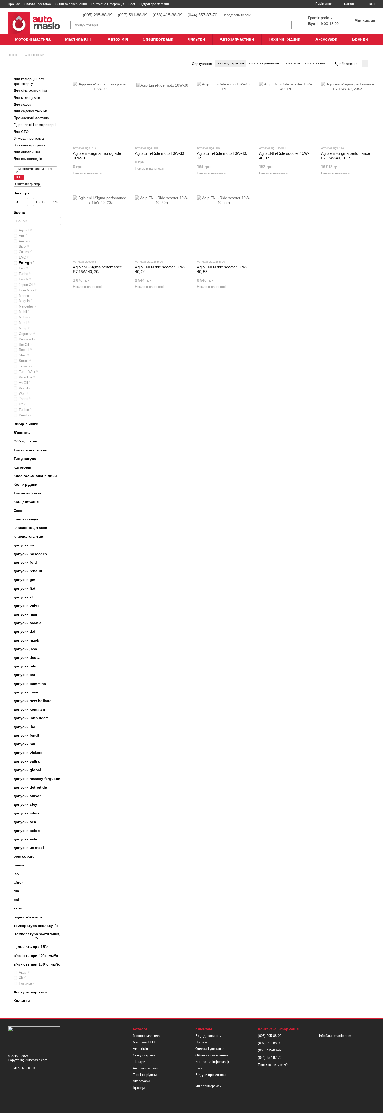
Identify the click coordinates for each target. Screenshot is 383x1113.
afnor (18, 882)
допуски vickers (28, 753)
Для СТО (21, 131)
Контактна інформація (107, 4)
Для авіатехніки (27, 152)
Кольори (22, 1001)
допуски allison (28, 796)
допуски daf (24, 631)
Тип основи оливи (30, 450)
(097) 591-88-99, (133, 15)
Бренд (19, 212)
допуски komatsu (29, 709)
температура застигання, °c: (34, 170)
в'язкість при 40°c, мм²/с (36, 955)
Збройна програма (30, 145)
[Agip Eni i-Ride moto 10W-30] (162, 109)
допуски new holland (33, 701)
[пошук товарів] (287, 25)
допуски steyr (26, 804)
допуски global (27, 770)
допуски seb (25, 822)
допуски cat (24, 675)
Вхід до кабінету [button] (208, 1036)
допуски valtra (27, 761)
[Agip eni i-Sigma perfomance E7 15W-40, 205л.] (348, 109)
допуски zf (23, 597)
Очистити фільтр (27, 184)
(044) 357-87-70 (202, 15)
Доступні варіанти (30, 992)
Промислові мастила (31, 118)
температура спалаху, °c (36, 926)
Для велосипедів (28, 159)
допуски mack (26, 640)
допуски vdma (26, 813)
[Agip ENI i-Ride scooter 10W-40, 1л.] (286, 109)
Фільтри (196, 39)
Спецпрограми (158, 39)
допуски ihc (24, 726)
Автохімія (118, 39)
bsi (16, 899)
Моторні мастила (33, 39)
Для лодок (22, 104)
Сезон (19, 510)
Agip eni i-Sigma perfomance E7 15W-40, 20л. (97, 269)
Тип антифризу (27, 493)
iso (16, 874)
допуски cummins (30, 683)
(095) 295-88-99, (98, 15)
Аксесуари (326, 39)
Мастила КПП (79, 39)
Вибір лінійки (26, 424)
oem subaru (24, 856)
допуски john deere (31, 718)
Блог (131, 4)
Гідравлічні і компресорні (35, 124)
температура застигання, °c (37, 936)
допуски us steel (29, 848)
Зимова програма (29, 138)
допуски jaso (25, 649)
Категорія (22, 467)
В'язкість (22, 433)
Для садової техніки (30, 111)
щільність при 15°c (31, 947)
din (16, 891)
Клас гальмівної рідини (35, 476)
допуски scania (27, 623)
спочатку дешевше (264, 63)
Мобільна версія (25, 1068)
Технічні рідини (284, 39)
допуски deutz (27, 657)
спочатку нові (315, 63)
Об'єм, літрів (25, 441)
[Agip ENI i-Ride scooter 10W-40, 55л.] (224, 222)
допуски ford (25, 562)
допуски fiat (24, 588)
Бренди (360, 39)
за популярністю (231, 63)
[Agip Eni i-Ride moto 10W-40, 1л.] (224, 109)
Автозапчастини (237, 39)
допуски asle (25, 839)
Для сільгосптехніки (30, 90)
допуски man (25, 614)
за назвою (292, 63)
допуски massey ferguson (37, 779)
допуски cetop (27, 830)
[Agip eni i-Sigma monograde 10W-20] (100, 109)
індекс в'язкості (28, 917)
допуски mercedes (30, 554)
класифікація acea (30, 528)
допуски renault (28, 571)
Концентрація (26, 502)
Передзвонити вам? (237, 15)
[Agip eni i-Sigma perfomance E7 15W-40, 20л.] (100, 222)
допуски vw (24, 545)
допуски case (26, 692)
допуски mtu (25, 666)
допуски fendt (26, 735)
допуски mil (24, 744)
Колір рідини (26, 484)
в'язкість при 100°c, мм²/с (37, 964)
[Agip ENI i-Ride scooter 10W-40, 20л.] (162, 222)
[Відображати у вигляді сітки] (365, 63)
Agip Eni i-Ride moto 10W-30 (159, 153)
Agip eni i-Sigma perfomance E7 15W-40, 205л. (345, 155)
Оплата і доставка (37, 4)
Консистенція (26, 519)
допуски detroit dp (30, 787)
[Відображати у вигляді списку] (371, 63)
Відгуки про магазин (154, 4)
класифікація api (29, 536)
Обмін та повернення (71, 4)
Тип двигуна (25, 459)
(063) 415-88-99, (168, 15)
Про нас (14, 4)
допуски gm (24, 579)
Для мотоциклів (27, 97)
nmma (19, 865)
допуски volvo (27, 606)
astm (18, 908)
